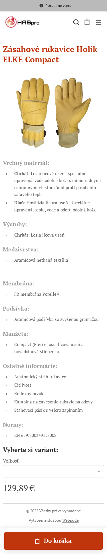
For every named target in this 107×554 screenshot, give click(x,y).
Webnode (70, 520)
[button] (75, 22)
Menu (98, 22)
